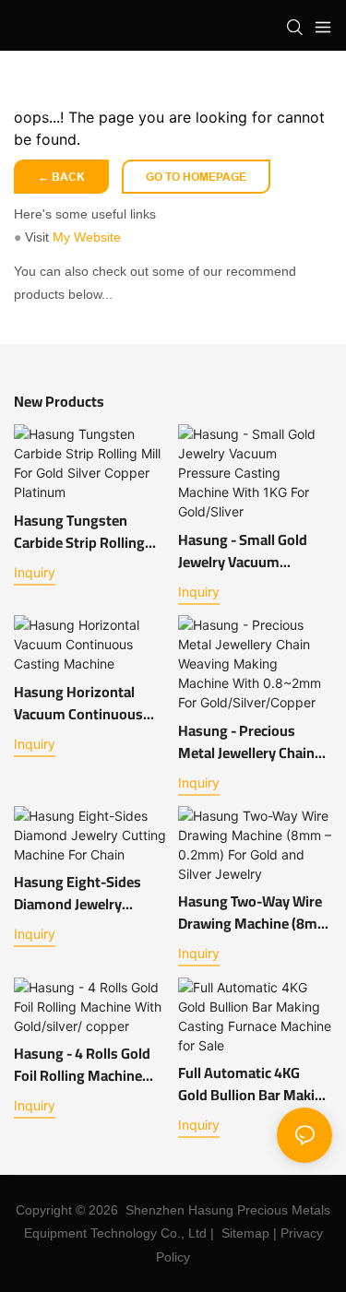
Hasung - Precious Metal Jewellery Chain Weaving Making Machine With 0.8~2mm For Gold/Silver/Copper (254, 741)
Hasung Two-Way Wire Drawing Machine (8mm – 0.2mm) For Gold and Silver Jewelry (254, 912)
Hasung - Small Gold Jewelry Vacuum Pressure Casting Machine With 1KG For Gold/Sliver (248, 550)
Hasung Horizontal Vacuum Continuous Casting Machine (78, 703)
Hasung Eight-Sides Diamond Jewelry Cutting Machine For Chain (78, 893)
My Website (87, 237)
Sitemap (245, 1233)
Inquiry (34, 572)
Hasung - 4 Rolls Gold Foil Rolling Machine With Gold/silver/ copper (82, 1064)
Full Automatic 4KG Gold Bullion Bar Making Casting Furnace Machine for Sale (254, 1083)
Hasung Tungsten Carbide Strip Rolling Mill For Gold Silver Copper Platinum (79, 531)
